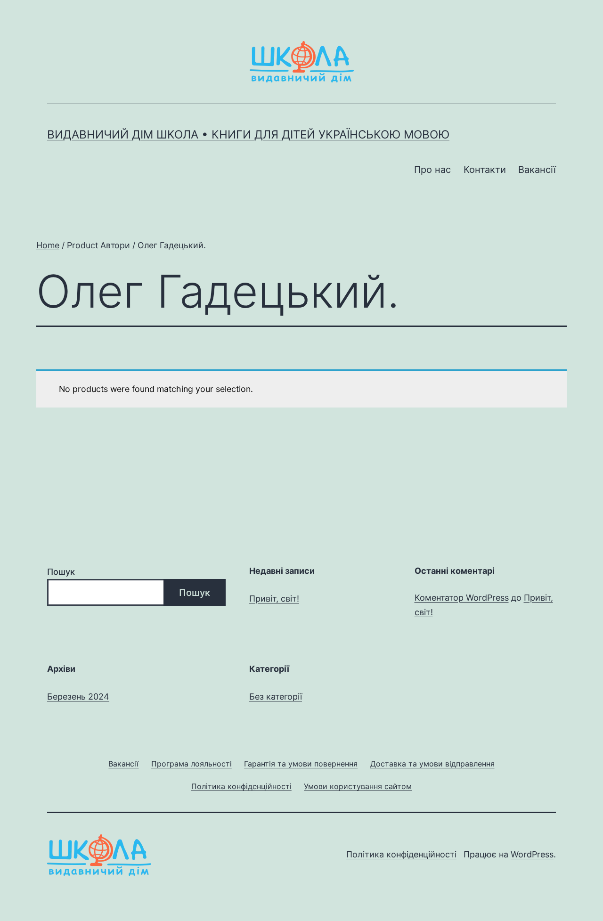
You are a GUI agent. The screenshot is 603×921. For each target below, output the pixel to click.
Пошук (61, 572)
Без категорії (275, 696)
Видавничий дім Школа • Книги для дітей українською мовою (248, 134)
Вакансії (537, 169)
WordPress (532, 854)
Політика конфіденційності (401, 854)
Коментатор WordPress (462, 598)
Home (47, 245)
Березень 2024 (78, 696)
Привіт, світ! (274, 598)
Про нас (432, 169)
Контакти (485, 169)
